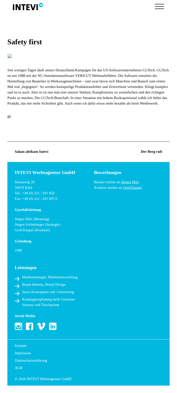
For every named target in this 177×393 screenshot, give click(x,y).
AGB (19, 368)
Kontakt (21, 346)
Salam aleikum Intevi (31, 152)
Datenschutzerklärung (31, 361)
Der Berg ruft (151, 152)
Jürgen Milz (130, 182)
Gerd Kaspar (132, 188)
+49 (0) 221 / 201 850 (38, 193)
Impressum (23, 353)
